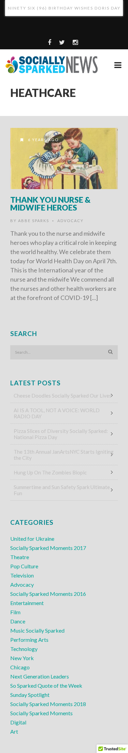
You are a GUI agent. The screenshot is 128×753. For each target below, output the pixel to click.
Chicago (20, 667)
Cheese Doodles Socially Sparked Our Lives (63, 395)
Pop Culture (24, 566)
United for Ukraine (32, 538)
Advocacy (70, 220)
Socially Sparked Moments (41, 713)
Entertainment (27, 603)
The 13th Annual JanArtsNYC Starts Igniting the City (64, 455)
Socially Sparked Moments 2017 (48, 548)
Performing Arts (29, 639)
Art (14, 731)
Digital (18, 722)
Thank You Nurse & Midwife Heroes (50, 203)
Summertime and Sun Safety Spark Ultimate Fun (62, 490)
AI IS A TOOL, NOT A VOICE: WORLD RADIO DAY (57, 413)
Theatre (19, 557)
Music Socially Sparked (37, 630)
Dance (17, 621)
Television (22, 575)
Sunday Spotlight (29, 694)
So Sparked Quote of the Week (46, 685)
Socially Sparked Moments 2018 (48, 704)
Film (15, 612)
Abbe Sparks (33, 220)
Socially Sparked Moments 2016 (48, 593)
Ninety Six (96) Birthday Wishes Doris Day (64, 8)
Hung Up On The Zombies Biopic (50, 472)
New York (22, 658)
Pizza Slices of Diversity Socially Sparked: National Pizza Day (61, 434)
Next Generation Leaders (39, 676)
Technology (24, 649)
